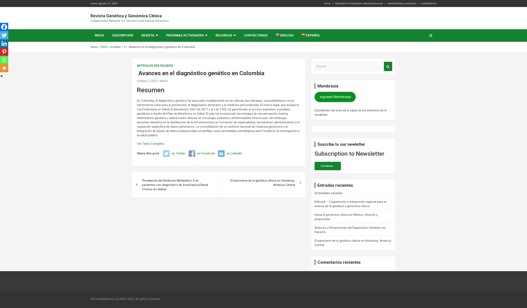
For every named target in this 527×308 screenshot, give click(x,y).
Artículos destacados (155, 65)
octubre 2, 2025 (147, 81)
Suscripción (122, 35)
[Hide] (1, 76)
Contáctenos (428, 3)
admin (164, 81)
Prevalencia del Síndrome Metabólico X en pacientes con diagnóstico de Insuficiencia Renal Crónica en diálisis (175, 185)
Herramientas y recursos (402, 3)
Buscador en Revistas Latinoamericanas (359, 3)
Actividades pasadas (329, 193)
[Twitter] (4, 35)
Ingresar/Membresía (335, 97)
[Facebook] (4, 27)
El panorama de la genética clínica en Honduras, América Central (263, 183)
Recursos (224, 35)
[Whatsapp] (4, 60)
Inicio (327, 3)
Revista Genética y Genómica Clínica (126, 15)
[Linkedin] (4, 43)
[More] (4, 68)
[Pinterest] (4, 52)
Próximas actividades (185, 35)
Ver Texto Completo (150, 144)
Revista (147, 35)
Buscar (388, 66)
